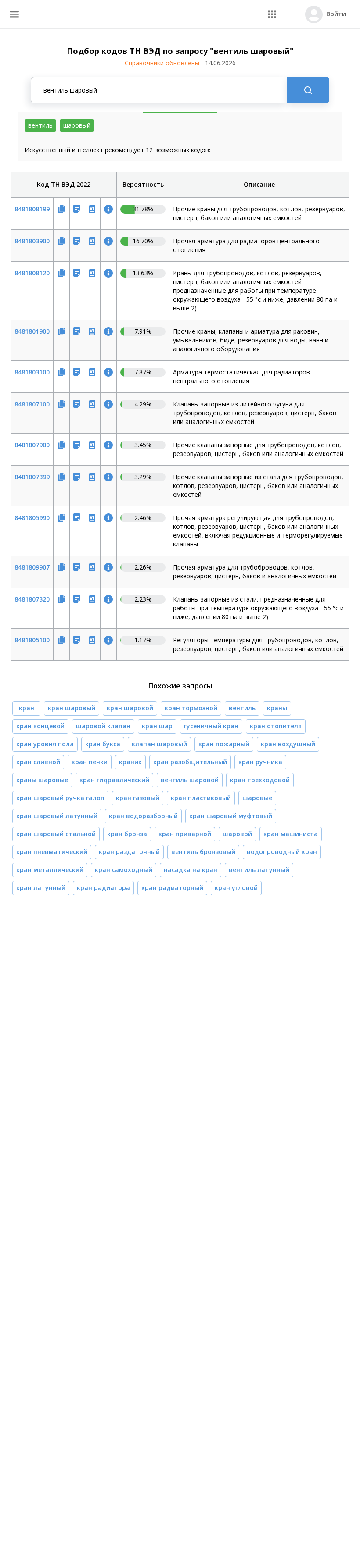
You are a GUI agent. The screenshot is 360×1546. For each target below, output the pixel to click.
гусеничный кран (211, 726)
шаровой (237, 834)
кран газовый (137, 798)
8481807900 (32, 445)
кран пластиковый (201, 798)
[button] (272, 14)
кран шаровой (130, 708)
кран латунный (40, 887)
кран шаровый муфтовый (230, 816)
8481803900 (32, 241)
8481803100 (32, 372)
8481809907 (32, 567)
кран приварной (184, 834)
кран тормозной (191, 708)
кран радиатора (103, 887)
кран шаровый (71, 708)
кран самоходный (123, 870)
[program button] (272, 14)
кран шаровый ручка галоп (60, 798)
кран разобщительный (190, 762)
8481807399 (32, 477)
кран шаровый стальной (56, 834)
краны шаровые (42, 780)
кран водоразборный (143, 816)
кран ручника (260, 762)
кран (26, 708)
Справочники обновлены (180, 63)
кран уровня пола (45, 744)
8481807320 (32, 599)
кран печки (90, 762)
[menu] (14, 14)
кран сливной (38, 762)
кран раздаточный (129, 852)
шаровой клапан (103, 726)
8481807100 (32, 404)
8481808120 (32, 273)
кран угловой (236, 887)
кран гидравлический (114, 780)
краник (130, 762)
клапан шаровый (159, 744)
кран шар (157, 726)
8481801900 (32, 331)
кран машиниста (290, 834)
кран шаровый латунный (56, 816)
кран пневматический (51, 852)
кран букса (102, 744)
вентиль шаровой (190, 780)
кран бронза (127, 834)
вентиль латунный (259, 870)
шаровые (257, 798)
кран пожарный (223, 744)
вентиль (242, 708)
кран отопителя (276, 726)
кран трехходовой (260, 780)
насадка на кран (190, 870)
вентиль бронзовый (203, 852)
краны (277, 708)
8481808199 (32, 209)
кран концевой (40, 726)
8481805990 (32, 517)
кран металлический (49, 870)
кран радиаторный (172, 887)
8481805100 (32, 640)
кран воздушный (288, 744)
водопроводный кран (282, 852)
